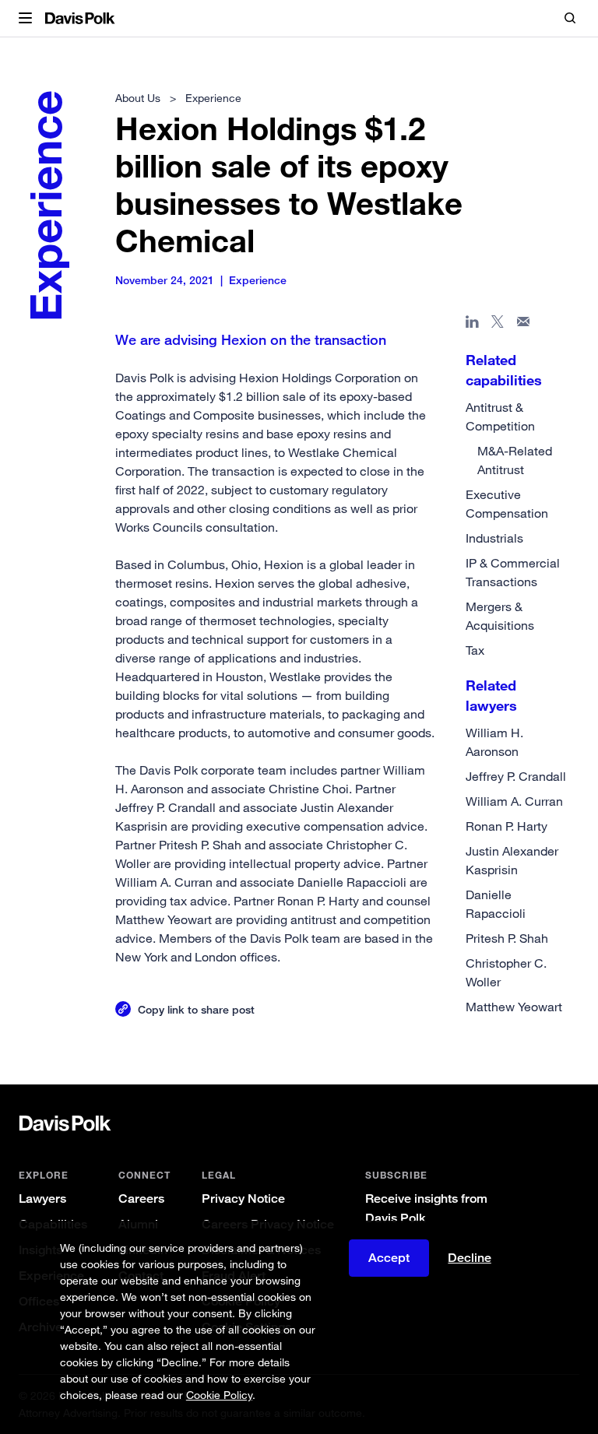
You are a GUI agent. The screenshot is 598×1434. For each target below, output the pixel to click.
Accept (389, 1257)
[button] (25, 18)
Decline (469, 1258)
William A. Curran (514, 801)
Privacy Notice (243, 1198)
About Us (137, 97)
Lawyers (42, 1198)
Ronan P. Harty (506, 826)
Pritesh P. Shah (507, 938)
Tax (475, 650)
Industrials (494, 538)
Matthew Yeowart (514, 1006)
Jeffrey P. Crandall (516, 776)
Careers (141, 1198)
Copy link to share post (196, 1009)
